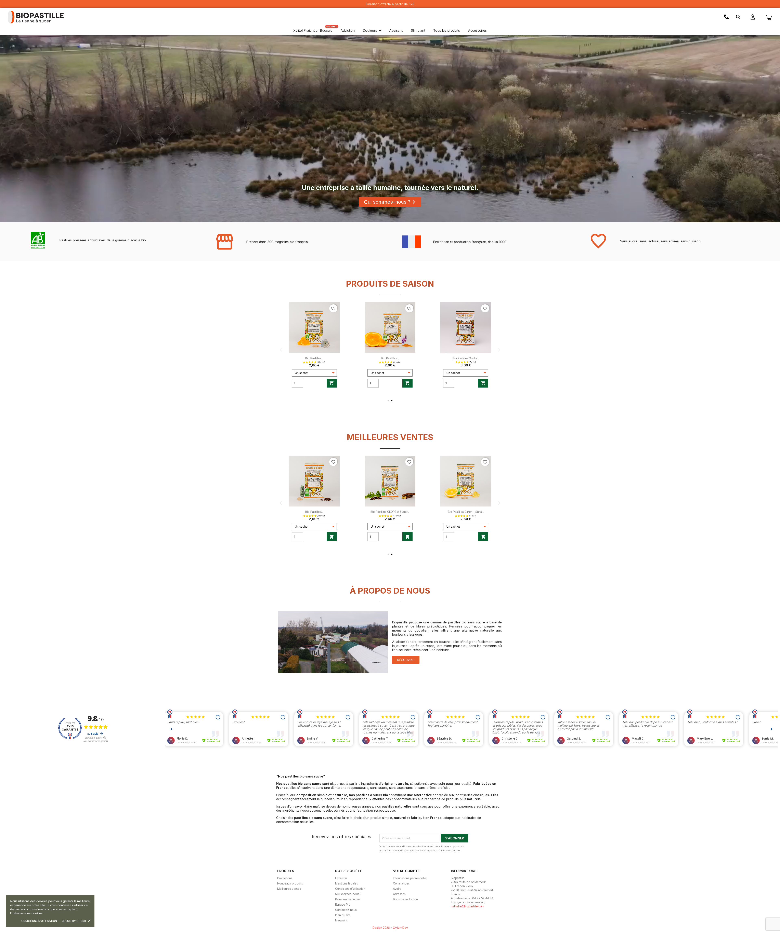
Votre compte (406, 871)
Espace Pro (343, 904)
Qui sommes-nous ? (348, 894)
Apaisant (396, 30)
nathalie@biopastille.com (467, 906)
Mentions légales (346, 883)
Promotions (284, 878)
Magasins (341, 920)
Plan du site (343, 915)
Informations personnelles (410, 878)
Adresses (399, 894)
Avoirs (397, 888)
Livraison (341, 878)
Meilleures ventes (289, 888)
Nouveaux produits (290, 883)
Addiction (347, 30)
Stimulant (418, 30)
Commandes (401, 883)
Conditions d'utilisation (39, 920)
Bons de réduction (405, 899)
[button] (738, 17)
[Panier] (768, 17)
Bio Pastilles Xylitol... (466, 358)
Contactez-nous (346, 909)
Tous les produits (446, 30)
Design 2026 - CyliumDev (390, 928)
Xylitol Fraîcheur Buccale (312, 30)
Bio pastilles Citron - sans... (468, 511)
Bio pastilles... (314, 358)
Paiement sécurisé (347, 899)
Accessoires (477, 30)
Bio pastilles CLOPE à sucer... (392, 511)
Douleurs (370, 30)
